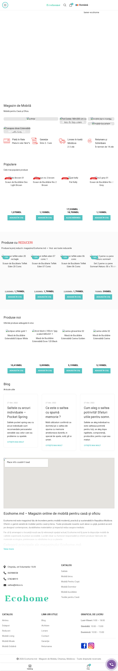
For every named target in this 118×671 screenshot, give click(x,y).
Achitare (45, 625)
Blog (43, 620)
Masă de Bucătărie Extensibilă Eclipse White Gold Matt (16, 338)
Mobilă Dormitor (68, 586)
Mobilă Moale (8, 641)
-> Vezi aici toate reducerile (59, 248)
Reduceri (6, 630)
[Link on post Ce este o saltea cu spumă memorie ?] (59, 396)
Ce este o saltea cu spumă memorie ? (57, 412)
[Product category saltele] (31, 119)
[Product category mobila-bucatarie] (101, 123)
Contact (45, 636)
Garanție (45, 641)
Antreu (5, 620)
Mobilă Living (8, 636)
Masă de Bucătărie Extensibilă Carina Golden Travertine (73, 338)
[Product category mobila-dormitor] (73, 120)
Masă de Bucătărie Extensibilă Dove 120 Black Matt (44, 341)
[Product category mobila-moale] (17, 130)
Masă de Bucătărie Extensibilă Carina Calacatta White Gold (102, 338)
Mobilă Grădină (9, 646)
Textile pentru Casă (70, 597)
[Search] (65, 5)
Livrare (44, 630)
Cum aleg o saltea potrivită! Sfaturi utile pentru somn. (97, 412)
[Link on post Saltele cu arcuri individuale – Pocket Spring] (21, 396)
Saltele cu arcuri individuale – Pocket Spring (18, 412)
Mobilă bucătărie (69, 592)
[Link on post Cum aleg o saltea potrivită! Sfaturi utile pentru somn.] (97, 396)
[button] (16, 217)
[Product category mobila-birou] (101, 119)
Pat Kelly (73, 182)
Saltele (64, 571)
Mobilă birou (67, 576)
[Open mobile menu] (5, 5)
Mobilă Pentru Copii (70, 581)
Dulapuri (6, 625)
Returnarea (46, 646)
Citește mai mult (15, 442)
